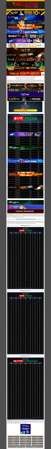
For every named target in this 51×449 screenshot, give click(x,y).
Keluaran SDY (25, 438)
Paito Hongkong (37, 443)
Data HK (25, 441)
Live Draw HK (37, 436)
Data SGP (13, 441)
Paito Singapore (25, 443)
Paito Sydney (13, 443)
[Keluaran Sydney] (25, 12)
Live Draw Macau (13, 438)
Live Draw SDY (14, 436)
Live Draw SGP (25, 436)
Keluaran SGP (37, 438)
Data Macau (37, 441)
